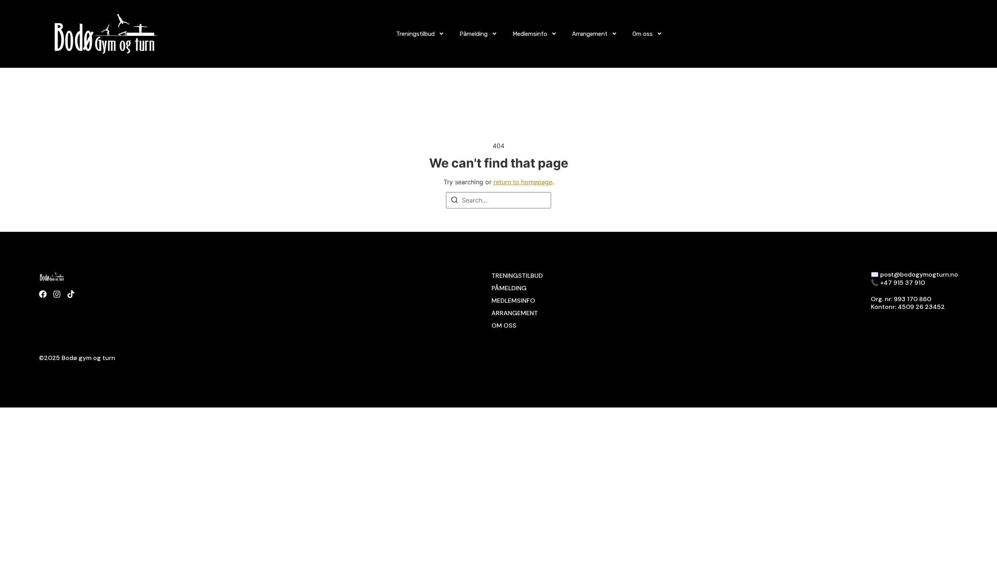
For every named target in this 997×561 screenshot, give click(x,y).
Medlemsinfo (530, 33)
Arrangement (590, 33)
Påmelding (474, 33)
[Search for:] (498, 200)
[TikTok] (71, 294)
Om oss (642, 33)
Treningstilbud (415, 33)
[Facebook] (43, 294)
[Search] (454, 201)
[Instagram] (57, 294)
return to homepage (522, 182)
